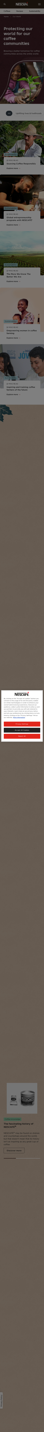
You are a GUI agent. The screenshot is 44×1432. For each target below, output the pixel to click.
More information (19, 717)
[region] (22, 716)
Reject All (22, 736)
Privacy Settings (22, 724)
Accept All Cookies (22, 730)
